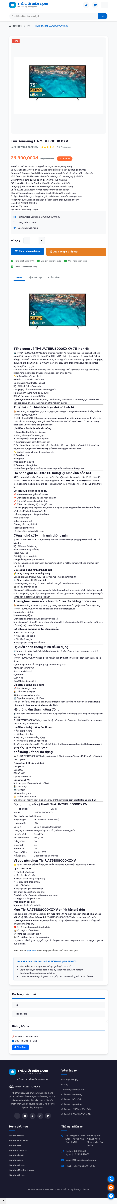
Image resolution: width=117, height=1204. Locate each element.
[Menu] (104, 5)
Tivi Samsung (20, 1014)
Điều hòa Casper (17, 1165)
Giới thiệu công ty (69, 1079)
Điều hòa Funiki (16, 1155)
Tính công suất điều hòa (72, 1089)
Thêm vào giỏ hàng (29, 251)
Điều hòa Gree (16, 1160)
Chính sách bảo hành (71, 1099)
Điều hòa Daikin (16, 1135)
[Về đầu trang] (3, 1201)
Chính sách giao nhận (71, 1104)
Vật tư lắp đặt (35, 277)
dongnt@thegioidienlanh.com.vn (81, 1160)
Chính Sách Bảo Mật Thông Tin (76, 1114)
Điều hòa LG (15, 1145)
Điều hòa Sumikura (18, 1150)
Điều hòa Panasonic (18, 1140)
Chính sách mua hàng (71, 1094)
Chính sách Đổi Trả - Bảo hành (76, 1109)
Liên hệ (64, 1084)
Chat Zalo (21, 1047)
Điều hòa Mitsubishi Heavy (21, 1170)
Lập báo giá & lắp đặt (65, 251)
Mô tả (19, 277)
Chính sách (53, 277)
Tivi (16, 1005)
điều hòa (31, 950)
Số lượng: (16, 240)
